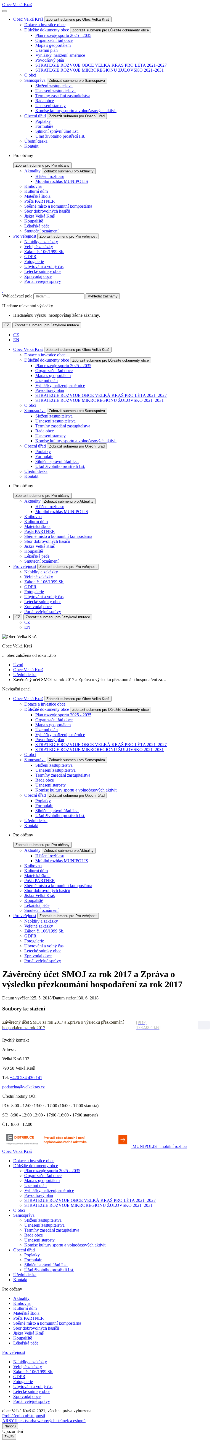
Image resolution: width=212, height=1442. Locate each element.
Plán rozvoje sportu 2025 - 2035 (63, 35)
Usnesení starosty (50, 105)
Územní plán (46, 50)
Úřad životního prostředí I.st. (60, 136)
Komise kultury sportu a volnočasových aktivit (75, 110)
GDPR (30, 256)
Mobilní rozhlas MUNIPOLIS (61, 181)
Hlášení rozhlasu (49, 176)
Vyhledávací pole (17, 296)
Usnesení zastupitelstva (55, 90)
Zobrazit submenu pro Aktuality (69, 171)
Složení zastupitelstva (54, 85)
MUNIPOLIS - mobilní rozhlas (159, 1146)
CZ (6, 325)
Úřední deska (35, 141)
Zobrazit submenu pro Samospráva (77, 80)
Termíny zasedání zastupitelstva (62, 95)
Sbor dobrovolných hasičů (47, 211)
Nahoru (10, 1426)
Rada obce (44, 100)
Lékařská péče (36, 226)
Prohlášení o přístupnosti (23, 1415)
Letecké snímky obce (42, 271)
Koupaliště (33, 221)
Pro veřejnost (24, 236)
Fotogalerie (34, 261)
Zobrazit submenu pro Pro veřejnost (68, 236)
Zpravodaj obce (38, 276)
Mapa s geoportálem (53, 45)
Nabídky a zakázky (41, 241)
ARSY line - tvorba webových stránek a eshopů (44, 1420)
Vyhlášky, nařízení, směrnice (60, 55)
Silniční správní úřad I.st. (57, 131)
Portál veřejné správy (42, 281)
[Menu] (4, 11)
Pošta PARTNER (39, 201)
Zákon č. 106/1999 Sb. (44, 251)
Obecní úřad (35, 115)
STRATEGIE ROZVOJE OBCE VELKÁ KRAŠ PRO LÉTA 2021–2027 (101, 65)
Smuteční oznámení (41, 231)
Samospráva (35, 80)
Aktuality (32, 171)
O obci (30, 75)
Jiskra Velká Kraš (39, 216)
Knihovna (33, 186)
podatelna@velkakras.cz (23, 1087)
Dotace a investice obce (44, 24)
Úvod (18, 664)
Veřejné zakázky (38, 246)
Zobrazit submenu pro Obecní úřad (77, 116)
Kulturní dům (36, 191)
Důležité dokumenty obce (46, 30)
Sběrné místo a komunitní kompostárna (58, 206)
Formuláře (44, 126)
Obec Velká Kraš (17, 4)
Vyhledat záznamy (103, 296)
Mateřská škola (37, 196)
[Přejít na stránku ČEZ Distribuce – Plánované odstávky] (67, 1146)
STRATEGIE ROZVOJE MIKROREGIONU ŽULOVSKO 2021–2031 (99, 70)
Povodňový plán (49, 60)
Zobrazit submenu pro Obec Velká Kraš (77, 19)
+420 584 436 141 (26, 1077)
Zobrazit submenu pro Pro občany (42, 165)
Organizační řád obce (54, 40)
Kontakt (31, 146)
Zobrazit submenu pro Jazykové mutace (47, 325)
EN (16, 339)
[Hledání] (2, 290)
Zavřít (9, 1437)
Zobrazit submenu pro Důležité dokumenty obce (110, 30)
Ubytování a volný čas (43, 266)
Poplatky (43, 121)
